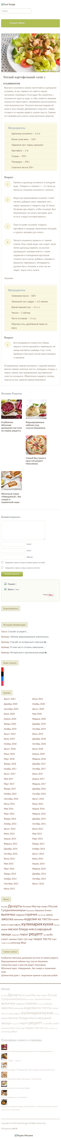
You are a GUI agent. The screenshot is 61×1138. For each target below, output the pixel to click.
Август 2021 (10, 699)
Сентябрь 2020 (11, 709)
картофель (15, 925)
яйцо (23, 943)
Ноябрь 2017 (10, 769)
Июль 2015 (37, 829)
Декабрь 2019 (39, 724)
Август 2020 (38, 709)
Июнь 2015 (9, 834)
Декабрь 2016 (39, 789)
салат (4, 939)
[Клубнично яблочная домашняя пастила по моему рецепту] (11, 409)
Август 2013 (38, 884)
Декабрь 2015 (39, 819)
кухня (48, 924)
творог (37, 939)
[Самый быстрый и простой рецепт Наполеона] (36, 445)
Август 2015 (10, 829)
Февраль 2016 (39, 814)
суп (26, 939)
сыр (30, 939)
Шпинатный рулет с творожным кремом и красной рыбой (29, 976)
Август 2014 (38, 854)
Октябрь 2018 (39, 744)
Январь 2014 (10, 874)
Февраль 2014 (39, 869)
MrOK (15, 1129)
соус (20, 939)
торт (54, 939)
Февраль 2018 (39, 759)
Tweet (45, 595)
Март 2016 (9, 814)
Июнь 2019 (9, 739)
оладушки (15, 935)
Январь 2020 (10, 724)
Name (29, 544)
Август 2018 (10, 749)
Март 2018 (9, 759)
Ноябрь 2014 (38, 849)
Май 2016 (8, 809)
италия (54, 919)
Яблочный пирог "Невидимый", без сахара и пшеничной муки (27, 1070)
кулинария (31, 924)
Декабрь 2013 (39, 874)
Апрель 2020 (10, 719)
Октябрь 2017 (39, 769)
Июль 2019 (37, 734)
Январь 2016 (10, 819)
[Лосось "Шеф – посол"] (4, 1056)
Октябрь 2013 (39, 879)
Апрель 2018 (38, 754)
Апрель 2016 (38, 809)
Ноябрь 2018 (10, 744)
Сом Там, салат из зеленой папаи (15, 1088)
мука (4, 929)
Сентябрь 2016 (11, 799)
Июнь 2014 (37, 859)
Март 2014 (9, 869)
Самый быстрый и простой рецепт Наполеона (36, 461)
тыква (3, 943)
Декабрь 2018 (39, 739)
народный (44, 929)
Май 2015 (37, 834)
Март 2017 (9, 784)
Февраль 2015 (10, 844)
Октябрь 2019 (39, 729)
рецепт (36, 934)
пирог (24, 934)
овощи (6, 934)
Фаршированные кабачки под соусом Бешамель (35, 425)
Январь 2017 (10, 789)
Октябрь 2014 (10, 854)
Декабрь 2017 (39, 764)
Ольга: (4, 632)
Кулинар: (5, 637)
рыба (50, 934)
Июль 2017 (37, 774)
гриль (49, 915)
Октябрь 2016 (39, 794)
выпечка (8, 914)
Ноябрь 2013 (10, 879)
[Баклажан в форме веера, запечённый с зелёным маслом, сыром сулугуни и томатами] (4, 1102)
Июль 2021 (37, 699)
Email (29, 550)
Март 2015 (37, 839)
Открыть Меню (17, 23)
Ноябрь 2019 (10, 729)
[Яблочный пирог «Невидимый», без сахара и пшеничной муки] (11, 481)
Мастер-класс (40, 906)
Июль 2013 (9, 889)
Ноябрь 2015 (10, 824)
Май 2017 (8, 779)
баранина (39, 910)
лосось (57, 925)
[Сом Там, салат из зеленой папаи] (4, 1084)
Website (30, 557)
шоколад (15, 943)
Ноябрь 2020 (38, 704)
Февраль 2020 (39, 719)
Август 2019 (10, 734)
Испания (27, 907)
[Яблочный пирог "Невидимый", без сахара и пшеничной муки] (4, 1065)
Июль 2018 (37, 749)
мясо (32, 929)
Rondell (4, 907)
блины (48, 910)
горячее (31, 914)
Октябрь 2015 (39, 824)
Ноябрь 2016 (10, 794)
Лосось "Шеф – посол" (11, 1061)
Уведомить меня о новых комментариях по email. (25, 562)
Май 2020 (37, 714)
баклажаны (30, 910)
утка (8, 943)
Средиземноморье (13, 910)
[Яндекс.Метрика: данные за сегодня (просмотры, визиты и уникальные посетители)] (24, 1135)
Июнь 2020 (9, 714)
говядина (20, 915)
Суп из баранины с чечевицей (14, 1097)
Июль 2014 (9, 859)
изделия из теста (37, 919)
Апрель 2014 (38, 864)
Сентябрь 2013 (11, 884)
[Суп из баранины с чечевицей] (4, 1093)
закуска (7, 919)
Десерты (15, 906)
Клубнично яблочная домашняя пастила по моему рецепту (29, 958)
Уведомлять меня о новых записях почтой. (22, 568)
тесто (47, 939)
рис (45, 935)
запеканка (18, 919)
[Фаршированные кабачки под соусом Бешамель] (36, 409)
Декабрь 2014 (10, 849)
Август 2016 (38, 799)
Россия (52, 906)
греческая (41, 915)
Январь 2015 (38, 844)
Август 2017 (10, 774)
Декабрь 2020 (10, 704)
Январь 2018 (10, 764)
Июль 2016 (9, 804)
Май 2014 (8, 864)
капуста (5, 925)
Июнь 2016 (37, 804)
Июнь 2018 (9, 754)
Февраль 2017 (39, 784)
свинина (13, 939)
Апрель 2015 (10, 839)
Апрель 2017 (38, 779)
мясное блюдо (18, 929)
